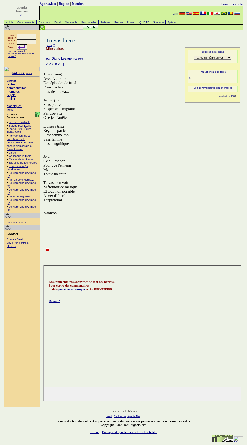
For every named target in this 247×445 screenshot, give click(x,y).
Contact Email (15, 239)
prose (49, 45)
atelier (11, 99)
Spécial (172, 22)
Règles (64, 4)
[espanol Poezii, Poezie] (196, 13)
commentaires (17, 88)
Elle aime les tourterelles (23, 162)
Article (9, 22)
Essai (57, 22)
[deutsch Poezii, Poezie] (182, 13)
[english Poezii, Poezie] (189, 13)
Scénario (158, 22)
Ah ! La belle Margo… (21, 179)
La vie (12, 152)
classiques (14, 106)
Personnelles (88, 22)
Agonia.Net (48, 4)
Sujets (11, 95)
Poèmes (105, 22)
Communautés (25, 22)
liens (10, 109)
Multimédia (71, 22)
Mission (78, 4)
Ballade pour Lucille (20, 125)
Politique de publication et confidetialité (129, 432)
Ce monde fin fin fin (20, 156)
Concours (44, 22)
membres (13, 91)
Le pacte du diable (19, 122)
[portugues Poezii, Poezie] (224, 13)
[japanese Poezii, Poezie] (217, 13)
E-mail (94, 432)
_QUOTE (143, 22)
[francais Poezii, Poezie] (203, 13)
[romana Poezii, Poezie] (230, 13)
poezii (109, 416)
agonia (11, 80)
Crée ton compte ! (18, 51)
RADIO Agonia (22, 73)
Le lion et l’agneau (19, 196)
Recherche (120, 416)
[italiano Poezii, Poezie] (210, 13)
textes (11, 84)
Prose (130, 22)
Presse (118, 22)
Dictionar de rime (17, 222)
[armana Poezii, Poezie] (175, 13)
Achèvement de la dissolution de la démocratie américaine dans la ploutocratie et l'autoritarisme (20, 142)
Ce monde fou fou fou (21, 159)
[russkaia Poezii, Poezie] (237, 13)
